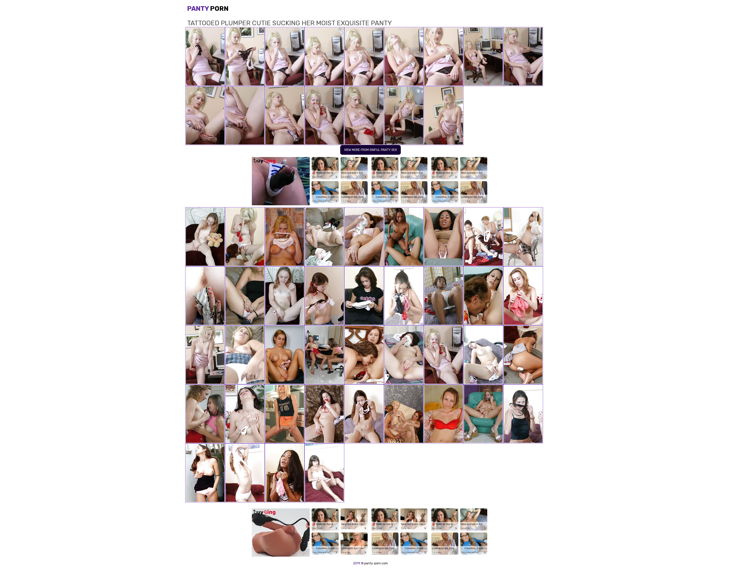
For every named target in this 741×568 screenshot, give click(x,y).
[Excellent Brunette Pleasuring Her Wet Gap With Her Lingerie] (364, 295)
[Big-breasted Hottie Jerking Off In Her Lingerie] (245, 354)
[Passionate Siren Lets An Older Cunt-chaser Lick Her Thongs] (483, 295)
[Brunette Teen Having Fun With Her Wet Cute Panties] (205, 472)
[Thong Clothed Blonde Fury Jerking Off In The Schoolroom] (523, 236)
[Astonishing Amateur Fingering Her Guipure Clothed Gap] (205, 295)
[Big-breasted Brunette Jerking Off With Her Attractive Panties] (324, 413)
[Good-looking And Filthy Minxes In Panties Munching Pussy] (245, 236)
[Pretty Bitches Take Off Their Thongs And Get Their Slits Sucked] (444, 236)
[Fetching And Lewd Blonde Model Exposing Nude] (285, 413)
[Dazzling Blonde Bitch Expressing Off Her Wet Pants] (444, 413)
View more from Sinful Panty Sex (370, 150)
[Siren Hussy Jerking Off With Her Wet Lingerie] (324, 236)
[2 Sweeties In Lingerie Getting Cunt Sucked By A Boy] (404, 413)
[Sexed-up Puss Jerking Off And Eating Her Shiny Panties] (205, 354)
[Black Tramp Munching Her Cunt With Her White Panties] (444, 295)
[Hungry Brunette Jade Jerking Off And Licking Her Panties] (404, 354)
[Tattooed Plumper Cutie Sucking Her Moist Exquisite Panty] (444, 354)
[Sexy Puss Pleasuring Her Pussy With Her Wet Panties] (404, 295)
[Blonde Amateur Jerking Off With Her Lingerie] (245, 295)
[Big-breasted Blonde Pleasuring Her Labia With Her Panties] (285, 236)
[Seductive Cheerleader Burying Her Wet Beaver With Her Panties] (523, 354)
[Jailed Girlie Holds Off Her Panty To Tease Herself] (285, 354)
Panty (207, 9)
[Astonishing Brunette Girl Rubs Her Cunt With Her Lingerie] (364, 413)
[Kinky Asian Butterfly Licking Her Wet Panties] (285, 472)
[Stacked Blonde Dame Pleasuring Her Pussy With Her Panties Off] (523, 295)
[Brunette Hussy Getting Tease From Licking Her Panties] (483, 354)
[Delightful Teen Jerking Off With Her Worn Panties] (245, 472)
